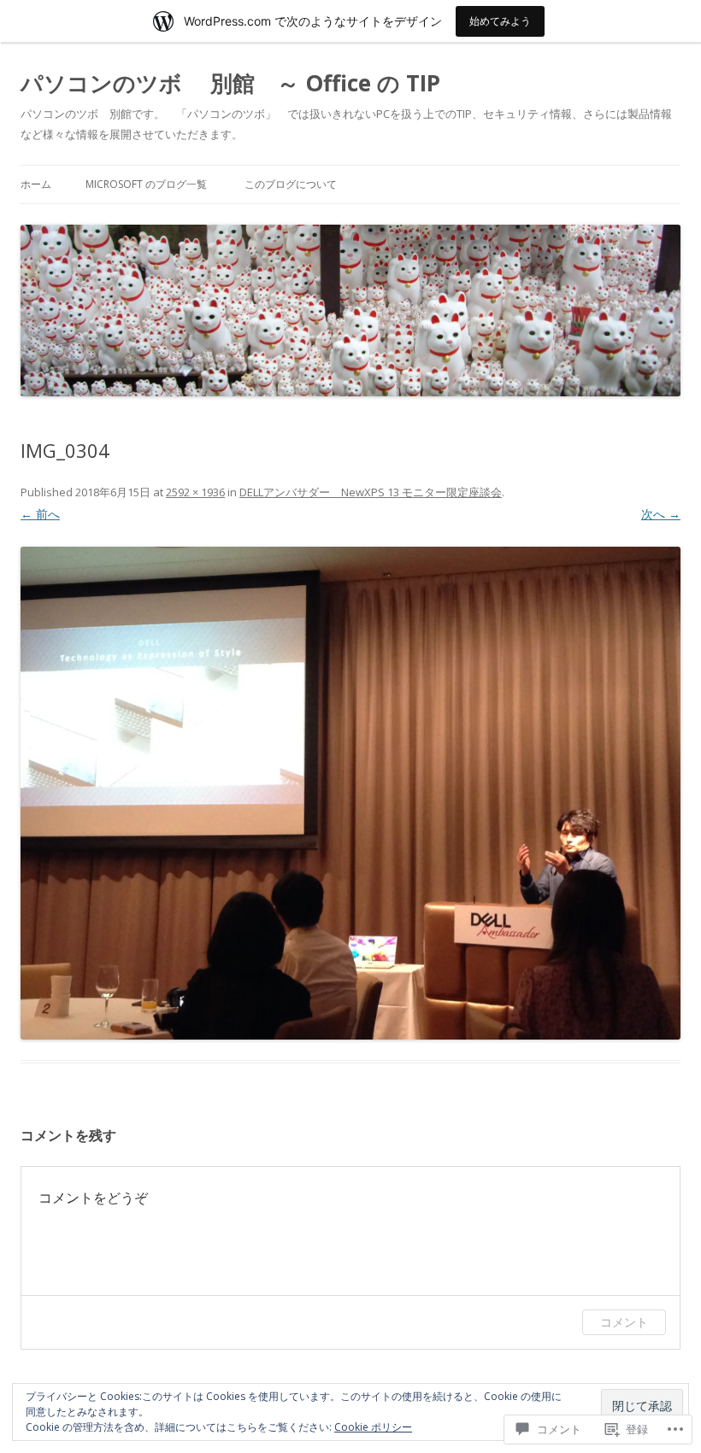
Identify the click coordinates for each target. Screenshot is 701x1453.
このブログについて (290, 184)
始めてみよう (500, 21)
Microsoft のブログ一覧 (146, 184)
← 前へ (40, 514)
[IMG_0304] (350, 793)
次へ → (660, 514)
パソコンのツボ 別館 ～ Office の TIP (230, 82)
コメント (624, 1322)
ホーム (36, 184)
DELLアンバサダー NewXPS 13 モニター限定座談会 (370, 492)
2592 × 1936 (195, 492)
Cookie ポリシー (373, 1427)
